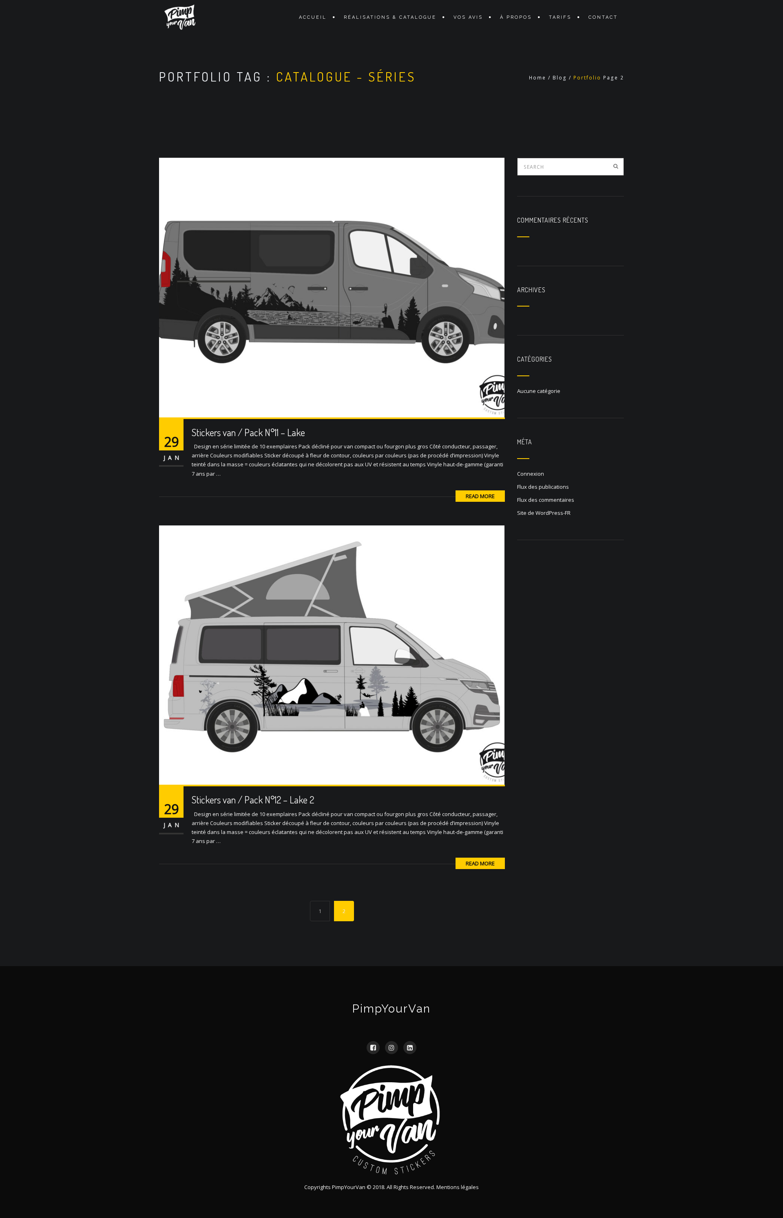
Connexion (530, 473)
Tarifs (560, 17)
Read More (480, 496)
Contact (603, 17)
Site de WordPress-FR (544, 512)
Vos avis (468, 17)
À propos (516, 17)
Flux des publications (543, 486)
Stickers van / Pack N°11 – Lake (248, 432)
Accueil (313, 17)
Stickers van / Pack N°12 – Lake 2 (253, 799)
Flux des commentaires (545, 499)
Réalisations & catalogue (390, 17)
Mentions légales (457, 1187)
